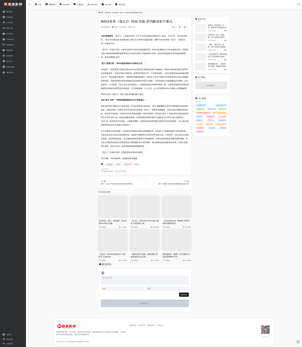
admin (132, 27)
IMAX (157, 36)
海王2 (118, 36)
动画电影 (201, 105)
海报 (209, 124)
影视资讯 (108, 12)
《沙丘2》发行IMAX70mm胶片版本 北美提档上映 (145, 222)
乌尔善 (200, 128)
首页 (101, 12)
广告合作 (160, 325)
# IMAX (118, 164)
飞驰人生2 (221, 124)
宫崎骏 (200, 132)
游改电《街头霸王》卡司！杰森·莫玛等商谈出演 (217, 26)
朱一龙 (222, 116)
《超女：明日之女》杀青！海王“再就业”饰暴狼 (216, 45)
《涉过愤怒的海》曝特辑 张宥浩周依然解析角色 (176, 222)
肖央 (199, 124)
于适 (210, 120)
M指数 (200, 109)
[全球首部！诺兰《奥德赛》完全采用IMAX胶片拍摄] (200, 37)
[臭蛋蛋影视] (66, 327)
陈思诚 (210, 116)
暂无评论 (106, 264)
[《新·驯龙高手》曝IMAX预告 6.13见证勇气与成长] (200, 57)
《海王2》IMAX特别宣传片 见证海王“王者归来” (112, 255)
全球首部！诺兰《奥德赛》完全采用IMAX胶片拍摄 (113, 222)
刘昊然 (222, 120)
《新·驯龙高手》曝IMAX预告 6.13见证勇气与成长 (217, 55)
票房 (199, 116)
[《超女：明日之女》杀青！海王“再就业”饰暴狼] (200, 47)
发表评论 (184, 295)
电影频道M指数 (203, 113)
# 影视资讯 (109, 164)
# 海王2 (136, 164)
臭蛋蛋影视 (71, 342)
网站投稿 (151, 325)
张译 (212, 128)
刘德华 (212, 109)
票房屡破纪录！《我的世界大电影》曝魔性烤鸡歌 (217, 65)
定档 (199, 120)
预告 (222, 109)
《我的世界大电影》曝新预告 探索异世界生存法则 (144, 255)
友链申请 (132, 325)
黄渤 (223, 128)
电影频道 (221, 105)
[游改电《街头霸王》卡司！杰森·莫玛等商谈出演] (200, 28)
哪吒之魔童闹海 (219, 113)
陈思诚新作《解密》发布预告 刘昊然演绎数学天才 (176, 255)
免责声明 (141, 325)
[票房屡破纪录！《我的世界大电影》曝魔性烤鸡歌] (200, 66)
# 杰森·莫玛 (127, 164)
